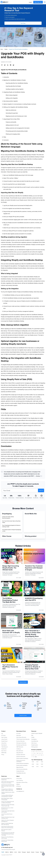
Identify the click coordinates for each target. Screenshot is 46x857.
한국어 (15, 852)
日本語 (19, 852)
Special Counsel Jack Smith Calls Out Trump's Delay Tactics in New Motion (7, 786)
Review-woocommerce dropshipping (20, 761)
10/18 (42, 766)
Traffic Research (4, 746)
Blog (32, 735)
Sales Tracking (4, 737)
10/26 (42, 761)
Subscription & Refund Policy (21, 782)
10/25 (33, 764)
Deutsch (32, 852)
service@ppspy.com (20, 791)
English (2, 852)
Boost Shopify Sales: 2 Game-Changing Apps (7, 799)
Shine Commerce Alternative (21, 769)
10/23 (42, 764)
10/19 (37, 766)
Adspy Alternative (19, 752)
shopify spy (18, 748)
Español (28, 852)
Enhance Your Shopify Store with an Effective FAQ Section (7, 802)
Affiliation (18, 784)
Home (2, 49)
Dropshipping (33, 739)
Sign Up (41, 490)
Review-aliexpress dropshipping (22, 763)
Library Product (4, 739)
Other (36, 756)
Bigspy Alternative (19, 767)
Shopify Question (34, 745)
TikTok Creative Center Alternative (22, 739)
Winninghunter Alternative (21, 743)
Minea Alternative (19, 750)
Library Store (3, 743)
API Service (18, 786)
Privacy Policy (19, 778)
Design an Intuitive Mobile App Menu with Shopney (7, 824)
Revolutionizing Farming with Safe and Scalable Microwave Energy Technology (7, 834)
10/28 (33, 761)
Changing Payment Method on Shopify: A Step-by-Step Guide (7, 789)
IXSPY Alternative (19, 746)
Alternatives (18, 735)
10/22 (33, 766)
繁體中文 (11, 852)
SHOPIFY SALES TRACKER (36, 733)
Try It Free (23, 23)
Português (24, 852)
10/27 (37, 761)
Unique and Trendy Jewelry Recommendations (8, 517)
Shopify (6, 49)
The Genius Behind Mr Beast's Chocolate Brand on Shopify (7, 796)
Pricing (2, 754)
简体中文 (7, 852)
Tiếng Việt (42, 852)
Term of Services (19, 780)
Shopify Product (4, 741)
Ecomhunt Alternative (20, 741)
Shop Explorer (4, 745)
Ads (2, 733)
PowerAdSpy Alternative (21, 773)
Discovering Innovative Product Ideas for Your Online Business (7, 827)
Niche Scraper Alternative (21, 737)
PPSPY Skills (3, 752)
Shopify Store (4, 748)
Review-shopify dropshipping (21, 765)
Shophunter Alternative (20, 756)
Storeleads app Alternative (21, 745)
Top (43, 854)
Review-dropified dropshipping (22, 758)
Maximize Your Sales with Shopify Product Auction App (7, 805)
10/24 (37, 764)
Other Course (34, 743)
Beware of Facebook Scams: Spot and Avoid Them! (7, 817)
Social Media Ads (34, 741)
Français (37, 852)
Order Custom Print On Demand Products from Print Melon (7, 782)
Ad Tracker (3, 735)
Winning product (34, 746)
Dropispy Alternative (20, 771)
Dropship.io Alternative (20, 754)
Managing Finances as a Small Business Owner (7, 808)
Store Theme (3, 750)
